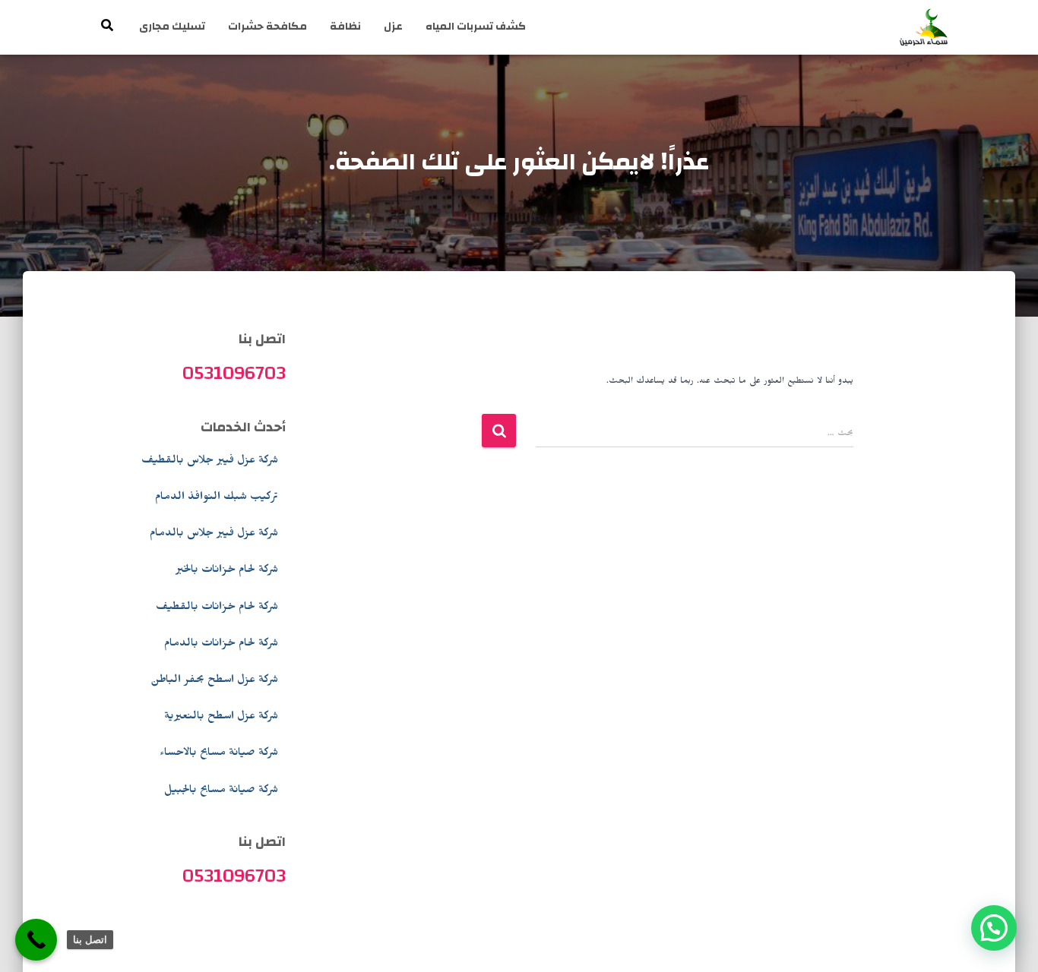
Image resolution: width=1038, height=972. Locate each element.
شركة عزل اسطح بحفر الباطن (214, 681)
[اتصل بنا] (36, 940)
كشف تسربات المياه (476, 26)
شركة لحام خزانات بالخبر (227, 571)
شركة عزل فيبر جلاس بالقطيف (209, 462)
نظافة (345, 26)
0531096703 (234, 372)
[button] (994, 928)
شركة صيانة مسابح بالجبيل (221, 791)
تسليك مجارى (172, 26)
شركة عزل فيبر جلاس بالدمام (214, 534)
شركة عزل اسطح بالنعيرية (221, 717)
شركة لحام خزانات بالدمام (221, 645)
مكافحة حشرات (267, 26)
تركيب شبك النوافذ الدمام (216, 498)
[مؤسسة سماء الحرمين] (924, 27)
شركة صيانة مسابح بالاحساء (219, 754)
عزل (393, 26)
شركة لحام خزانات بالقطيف (217, 608)
